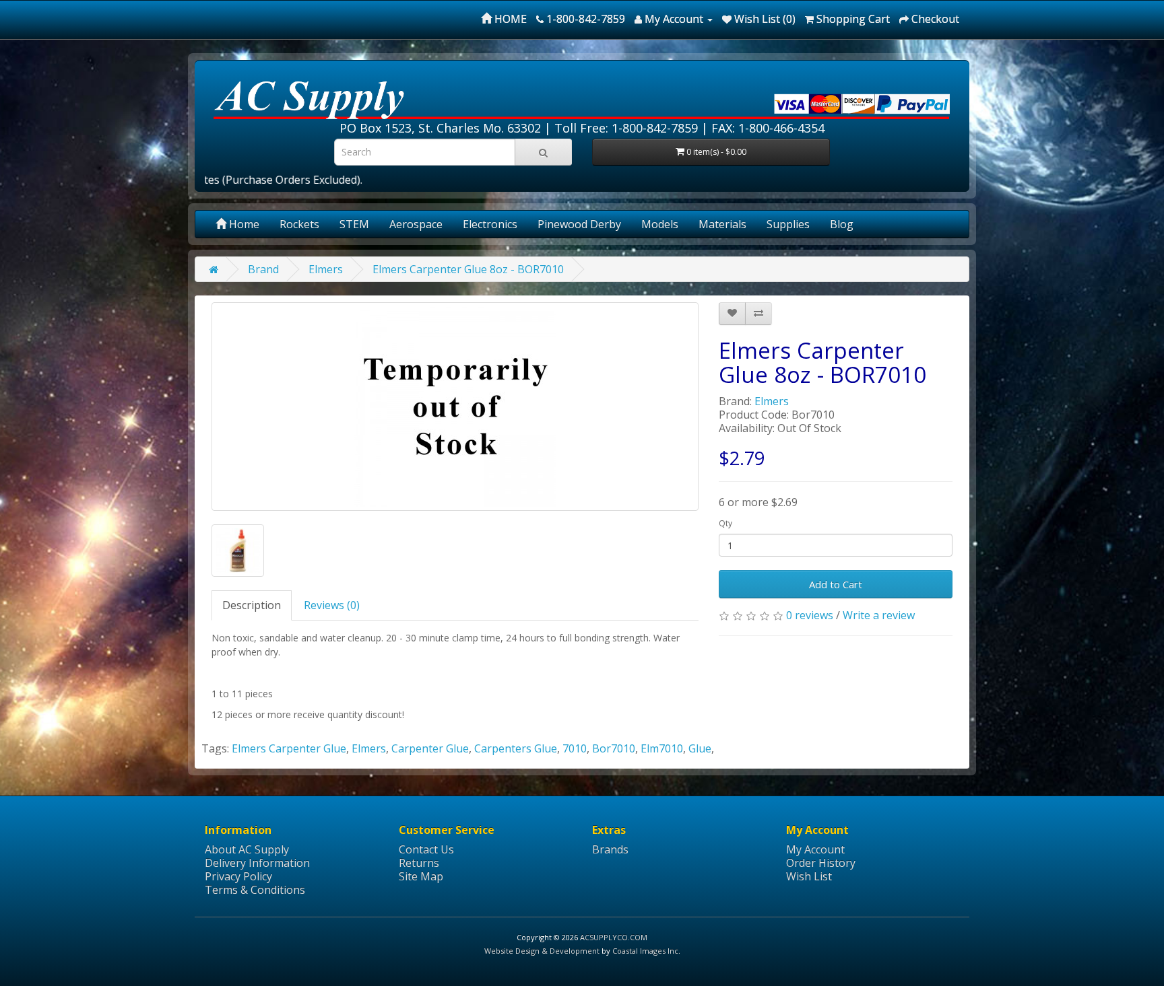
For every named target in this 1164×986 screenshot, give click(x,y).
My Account (815, 849)
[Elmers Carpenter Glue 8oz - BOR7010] (455, 406)
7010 (574, 748)
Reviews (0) (332, 605)
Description (251, 605)
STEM (354, 224)
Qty (725, 523)
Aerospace (416, 224)
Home (242, 224)
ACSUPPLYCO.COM (613, 937)
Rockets (299, 224)
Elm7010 (662, 748)
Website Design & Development (542, 951)
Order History (820, 862)
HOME (509, 18)
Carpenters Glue (515, 748)
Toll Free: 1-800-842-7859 (626, 128)
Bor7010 (613, 748)
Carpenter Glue (430, 748)
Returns (419, 862)
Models (659, 224)
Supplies (788, 224)
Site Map (421, 876)
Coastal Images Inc (645, 951)
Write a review (879, 615)
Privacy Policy (238, 876)
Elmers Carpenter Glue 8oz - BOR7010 (468, 269)
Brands (610, 849)
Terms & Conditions (255, 889)
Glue (699, 748)
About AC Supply (247, 849)
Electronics (490, 224)
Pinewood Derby (579, 224)
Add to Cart (835, 584)
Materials (722, 224)
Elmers (326, 269)
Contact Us (426, 849)
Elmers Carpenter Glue (289, 748)
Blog (841, 224)
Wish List (809, 876)
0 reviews (809, 615)
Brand (263, 269)
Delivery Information (257, 862)
